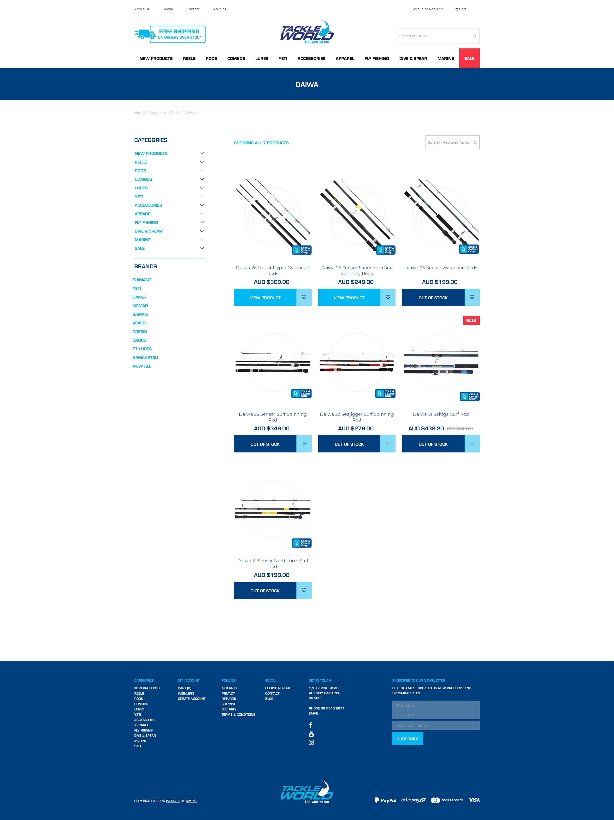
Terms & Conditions (238, 714)
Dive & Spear (413, 58)
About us (141, 9)
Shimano (142, 279)
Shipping (229, 704)
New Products (156, 58)
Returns (229, 698)
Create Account (192, 698)
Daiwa (189, 113)
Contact (193, 9)
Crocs (139, 340)
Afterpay (229, 688)
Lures (261, 58)
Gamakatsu (145, 357)
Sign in (418, 9)
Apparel (345, 58)
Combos (236, 58)
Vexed (139, 323)
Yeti (283, 58)
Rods (211, 58)
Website (173, 800)
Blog (269, 698)
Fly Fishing (377, 58)
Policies (219, 9)
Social (168, 9)
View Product (265, 297)
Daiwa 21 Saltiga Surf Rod (441, 414)
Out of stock (433, 297)
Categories (144, 680)
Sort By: (435, 142)
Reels (189, 58)
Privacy (228, 693)
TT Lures (142, 348)
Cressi (140, 331)
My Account (189, 680)
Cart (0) (184, 688)
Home (139, 113)
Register (436, 9)
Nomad (140, 305)
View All (142, 366)
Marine (445, 58)
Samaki (140, 314)
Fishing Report (277, 688)
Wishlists (186, 693)
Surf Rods (171, 113)
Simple (191, 800)
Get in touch (320, 680)
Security (229, 709)
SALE (469, 58)
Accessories (311, 58)
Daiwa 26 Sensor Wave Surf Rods (441, 267)
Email (314, 713)
